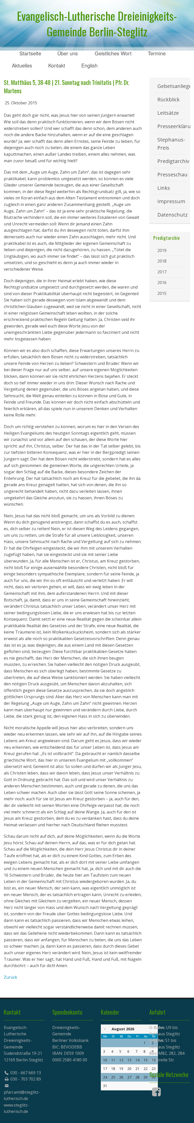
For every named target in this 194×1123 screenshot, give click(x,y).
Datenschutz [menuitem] (171, 214)
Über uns (67, 53)
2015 (161, 293)
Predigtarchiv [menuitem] (171, 161)
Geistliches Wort (113, 53)
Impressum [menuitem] (171, 201)
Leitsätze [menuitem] (168, 112)
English (89, 65)
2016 (161, 282)
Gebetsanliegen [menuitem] (171, 86)
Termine (157, 53)
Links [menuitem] (163, 187)
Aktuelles (22, 65)
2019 (161, 250)
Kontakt (56, 65)
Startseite (30, 53)
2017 (161, 272)
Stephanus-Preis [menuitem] (171, 143)
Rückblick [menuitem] (168, 99)
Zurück (10, 977)
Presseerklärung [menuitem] (171, 126)
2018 (161, 261)
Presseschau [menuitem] (171, 174)
